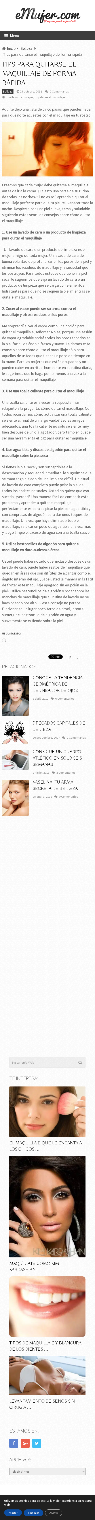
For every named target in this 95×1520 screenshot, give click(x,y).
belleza (13, 97)
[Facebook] (13, 1443)
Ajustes (53, 1512)
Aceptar (13, 1512)
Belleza (8, 91)
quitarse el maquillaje (51, 97)
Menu (14, 35)
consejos (27, 97)
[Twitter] (36, 1443)
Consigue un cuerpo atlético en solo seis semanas (57, 758)
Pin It (73, 657)
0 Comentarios (59, 91)
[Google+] (25, 1443)
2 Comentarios (66, 773)
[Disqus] (47, 884)
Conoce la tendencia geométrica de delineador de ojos (58, 684)
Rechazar (33, 1512)
